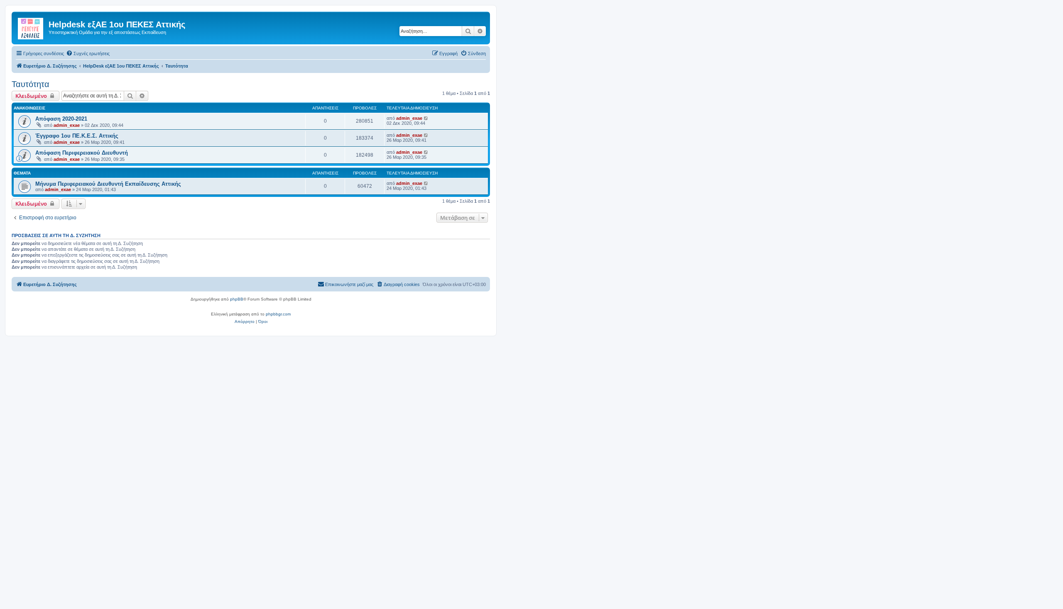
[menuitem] (88, 53)
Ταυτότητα (30, 84)
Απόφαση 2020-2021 (61, 119)
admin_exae (67, 125)
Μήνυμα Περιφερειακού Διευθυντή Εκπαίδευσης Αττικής (108, 184)
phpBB (236, 299)
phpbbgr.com (278, 314)
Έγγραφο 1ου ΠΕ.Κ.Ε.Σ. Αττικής (76, 136)
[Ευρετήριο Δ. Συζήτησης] (31, 27)
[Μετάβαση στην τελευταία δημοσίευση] (426, 118)
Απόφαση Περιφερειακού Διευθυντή (81, 153)
